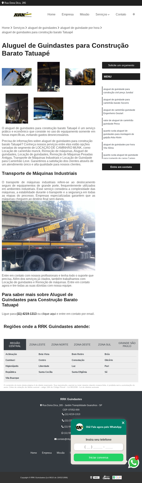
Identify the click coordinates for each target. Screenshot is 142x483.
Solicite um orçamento (121, 65)
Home (51, 14)
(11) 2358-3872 (72, 420)
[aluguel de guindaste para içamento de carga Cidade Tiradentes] (17, 77)
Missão (84, 14)
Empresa (68, 14)
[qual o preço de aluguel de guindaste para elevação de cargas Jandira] (80, 77)
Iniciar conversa (98, 457)
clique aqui (48, 313)
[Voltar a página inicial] (22, 14)
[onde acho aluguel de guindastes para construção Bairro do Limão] (49, 109)
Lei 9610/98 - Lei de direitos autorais (83, 387)
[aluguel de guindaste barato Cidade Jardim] (17, 109)
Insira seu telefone (98, 439)
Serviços (101, 14)
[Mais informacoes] (134, 14)
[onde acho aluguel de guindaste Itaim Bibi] (49, 77)
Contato (121, 14)
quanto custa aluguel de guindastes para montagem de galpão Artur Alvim (118, 134)
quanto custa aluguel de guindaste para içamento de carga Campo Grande (120, 158)
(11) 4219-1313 (27, 313)
